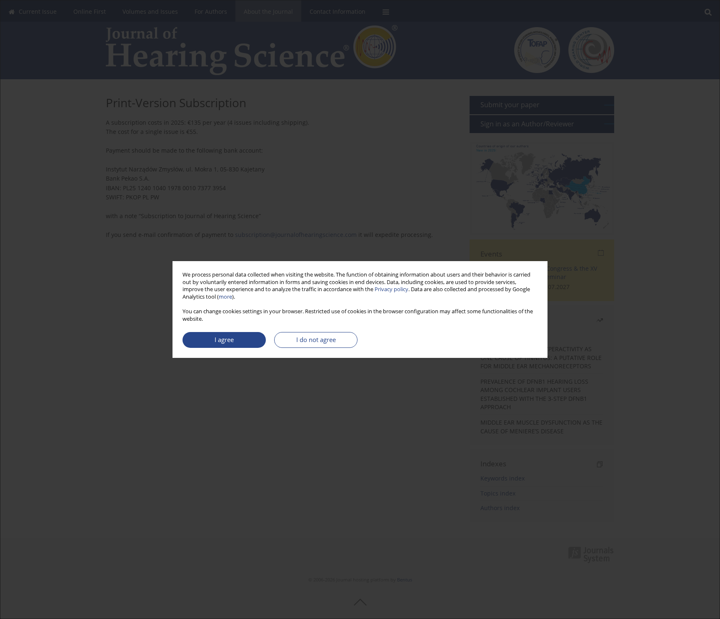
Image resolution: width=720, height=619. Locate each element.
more (225, 296)
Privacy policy (391, 289)
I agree (224, 339)
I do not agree (316, 339)
